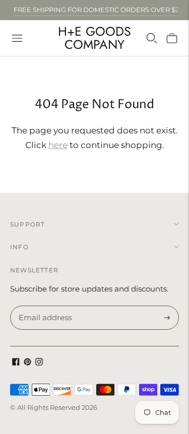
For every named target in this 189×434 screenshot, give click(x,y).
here (58, 145)
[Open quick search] (152, 38)
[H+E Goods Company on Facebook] (16, 363)
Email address (43, 306)
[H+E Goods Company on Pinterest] (27, 363)
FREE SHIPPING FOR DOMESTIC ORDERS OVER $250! (101, 10)
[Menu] (17, 38)
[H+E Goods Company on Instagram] (39, 363)
